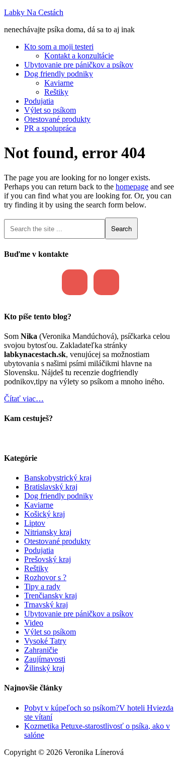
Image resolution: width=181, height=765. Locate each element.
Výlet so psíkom (50, 632)
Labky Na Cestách (33, 12)
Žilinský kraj (44, 668)
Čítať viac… (24, 398)
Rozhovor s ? (45, 577)
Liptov (34, 523)
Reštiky (36, 568)
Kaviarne (38, 505)
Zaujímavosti (44, 659)
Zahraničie (41, 650)
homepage (132, 186)
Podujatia (39, 550)
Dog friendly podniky (58, 496)
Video (33, 622)
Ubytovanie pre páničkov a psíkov (78, 613)
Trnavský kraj (46, 604)
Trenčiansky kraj (50, 595)
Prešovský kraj (47, 559)
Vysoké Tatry (45, 641)
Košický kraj (44, 514)
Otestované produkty (57, 541)
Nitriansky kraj (47, 532)
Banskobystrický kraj (58, 477)
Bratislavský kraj (50, 486)
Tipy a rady (42, 586)
